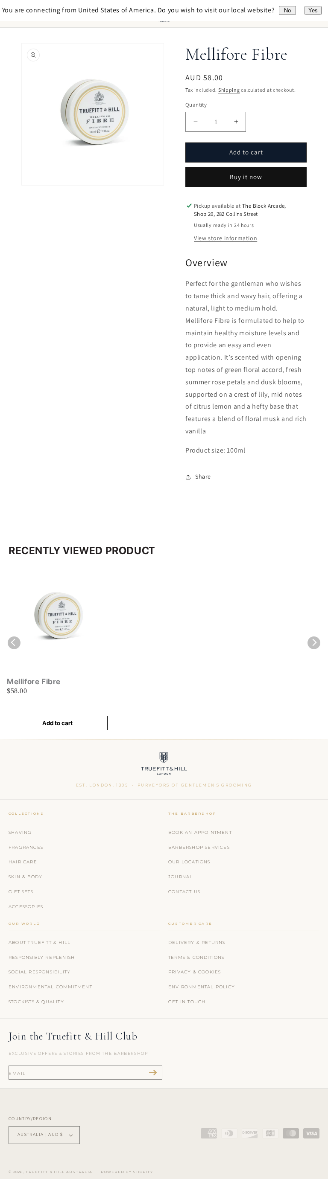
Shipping (229, 90)
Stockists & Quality (36, 1002)
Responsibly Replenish (42, 957)
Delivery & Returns (197, 942)
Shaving (20, 832)
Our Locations (189, 862)
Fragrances (26, 847)
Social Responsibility (39, 972)
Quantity (196, 104)
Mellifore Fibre (34, 681)
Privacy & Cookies (194, 972)
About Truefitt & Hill (39, 942)
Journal (180, 877)
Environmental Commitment (50, 987)
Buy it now (246, 177)
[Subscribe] (153, 1073)
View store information (225, 238)
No (287, 10)
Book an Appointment (200, 832)
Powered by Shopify (127, 1172)
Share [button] (203, 476)
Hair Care (23, 862)
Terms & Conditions (196, 957)
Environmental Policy (201, 987)
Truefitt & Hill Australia (59, 1172)
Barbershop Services (199, 847)
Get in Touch (186, 1002)
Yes (313, 10)
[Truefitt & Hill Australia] (164, 765)
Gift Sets (21, 891)
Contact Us (184, 891)
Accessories (26, 906)
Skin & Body (25, 877)
